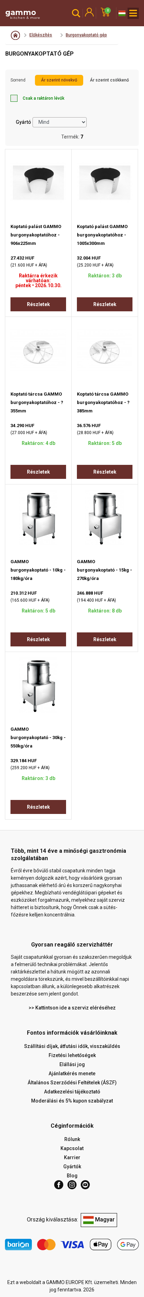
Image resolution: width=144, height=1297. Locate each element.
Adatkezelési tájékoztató (72, 1091)
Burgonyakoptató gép (86, 35)
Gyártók (72, 1166)
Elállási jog (72, 1064)
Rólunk (72, 1139)
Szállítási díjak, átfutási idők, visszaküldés (72, 1046)
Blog (72, 1175)
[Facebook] (58, 1184)
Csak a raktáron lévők (43, 98)
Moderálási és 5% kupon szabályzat (72, 1101)
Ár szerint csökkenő (109, 80)
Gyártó (23, 122)
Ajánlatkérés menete (72, 1073)
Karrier (72, 1157)
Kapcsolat (72, 1148)
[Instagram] (72, 1184)
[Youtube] (85, 1184)
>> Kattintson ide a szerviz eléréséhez (72, 1008)
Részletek (38, 304)
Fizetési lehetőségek (72, 1055)
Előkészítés (40, 35)
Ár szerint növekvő (59, 80)
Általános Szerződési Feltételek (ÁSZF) (72, 1082)
